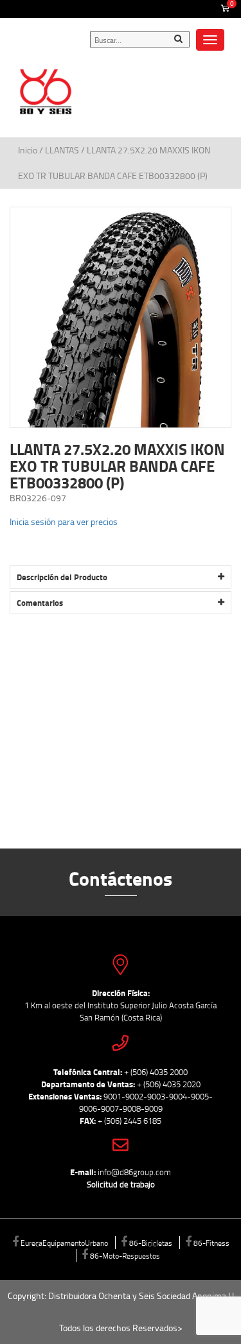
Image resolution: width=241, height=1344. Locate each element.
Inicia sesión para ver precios (64, 521)
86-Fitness (211, 1242)
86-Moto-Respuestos (125, 1255)
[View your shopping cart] (224, 9)
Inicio (28, 150)
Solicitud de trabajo (121, 1184)
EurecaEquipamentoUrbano (64, 1242)
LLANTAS (62, 150)
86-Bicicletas (150, 1242)
